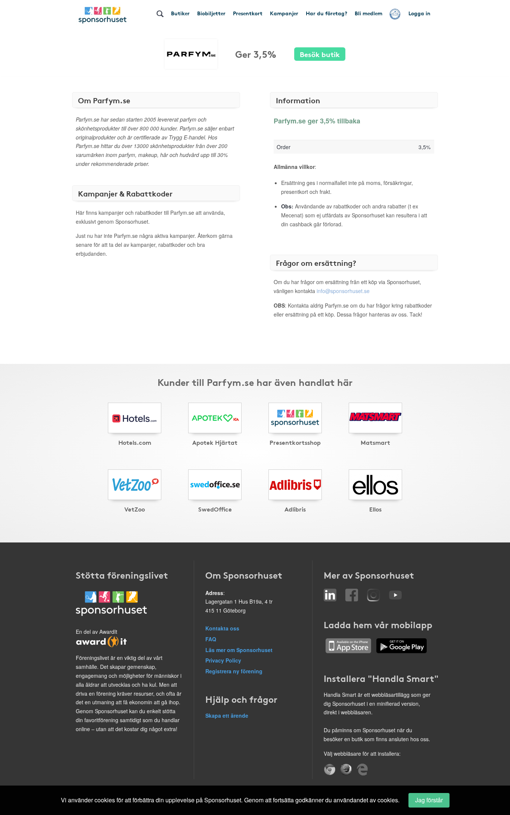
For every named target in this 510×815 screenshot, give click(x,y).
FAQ (210, 639)
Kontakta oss (222, 628)
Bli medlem (368, 13)
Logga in (419, 13)
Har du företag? (326, 13)
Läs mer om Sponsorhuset (239, 650)
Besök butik (320, 54)
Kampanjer (284, 13)
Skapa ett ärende (226, 715)
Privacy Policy (223, 660)
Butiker (180, 13)
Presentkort (247, 13)
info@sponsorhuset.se (343, 291)
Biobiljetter (211, 13)
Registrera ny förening (233, 671)
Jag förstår (429, 800)
